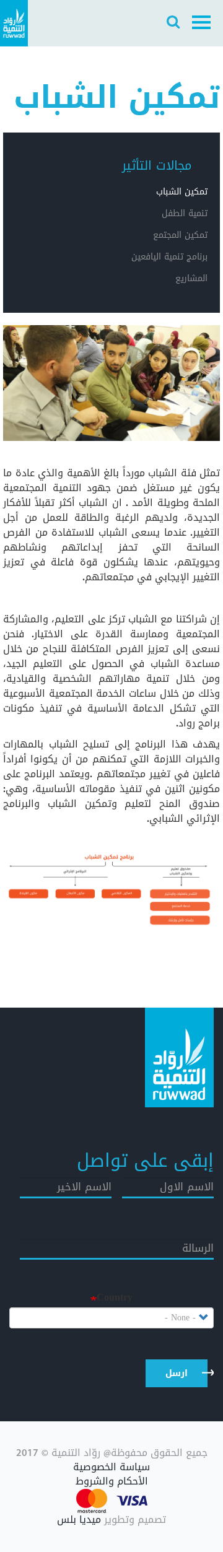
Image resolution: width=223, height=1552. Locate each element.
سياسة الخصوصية (111, 1467)
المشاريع (191, 278)
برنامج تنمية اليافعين (169, 256)
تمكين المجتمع (180, 235)
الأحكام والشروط (112, 1482)
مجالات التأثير (156, 165)
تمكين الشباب (182, 191)
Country (115, 1298)
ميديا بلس (79, 1519)
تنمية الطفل (185, 213)
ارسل (176, 1373)
